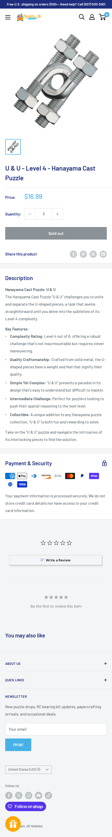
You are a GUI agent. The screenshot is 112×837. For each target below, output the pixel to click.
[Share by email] (103, 254)
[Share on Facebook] (73, 254)
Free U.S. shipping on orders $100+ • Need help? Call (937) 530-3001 (56, 4)
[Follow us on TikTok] (48, 795)
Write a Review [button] (58, 560)
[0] (102, 17)
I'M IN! (18, 744)
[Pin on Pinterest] (83, 254)
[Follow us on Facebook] (9, 795)
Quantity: (13, 214)
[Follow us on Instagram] (28, 795)
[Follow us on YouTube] (38, 795)
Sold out (56, 233)
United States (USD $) (24, 769)
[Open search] (82, 17)
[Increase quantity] (57, 213)
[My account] (92, 17)
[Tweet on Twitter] (93, 254)
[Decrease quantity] (29, 213)
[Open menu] (7, 17)
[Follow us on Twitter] (18, 795)
